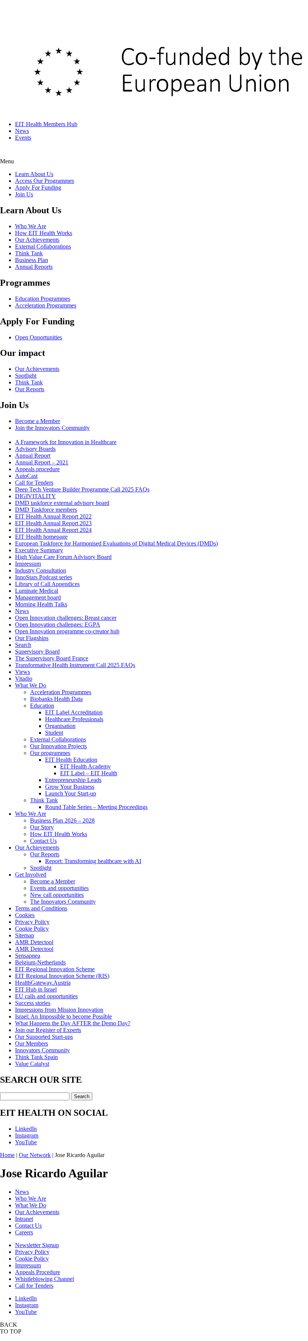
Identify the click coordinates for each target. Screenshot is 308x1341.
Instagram (26, 1135)
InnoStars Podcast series (43, 577)
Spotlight (25, 375)
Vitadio (23, 678)
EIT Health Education (71, 759)
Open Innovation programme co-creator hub (67, 631)
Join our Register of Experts (48, 1030)
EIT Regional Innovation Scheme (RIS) (62, 976)
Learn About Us (34, 174)
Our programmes (50, 753)
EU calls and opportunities (46, 996)
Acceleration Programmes (45, 305)
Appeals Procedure (37, 1272)
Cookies (25, 915)
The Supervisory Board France (51, 658)
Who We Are (30, 226)
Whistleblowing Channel (44, 1279)
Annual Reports (34, 267)
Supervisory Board (37, 651)
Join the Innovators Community (52, 428)
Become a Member (37, 421)
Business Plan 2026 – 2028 (62, 820)
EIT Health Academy (85, 766)
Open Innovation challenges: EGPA (57, 624)
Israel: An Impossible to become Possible (63, 1016)
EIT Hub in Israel (36, 989)
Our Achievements (37, 240)
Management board (38, 597)
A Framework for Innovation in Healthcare (65, 442)
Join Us (24, 194)
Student (54, 732)
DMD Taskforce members (46, 509)
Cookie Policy (32, 928)
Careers (24, 1232)
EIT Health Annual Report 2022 (53, 516)
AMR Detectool (34, 942)
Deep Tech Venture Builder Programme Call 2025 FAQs (82, 489)
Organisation (60, 726)
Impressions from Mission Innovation (59, 1010)
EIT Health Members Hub (46, 124)
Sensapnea (27, 955)
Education (42, 705)
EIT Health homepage (41, 536)
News (22, 131)
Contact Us (43, 841)
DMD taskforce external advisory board (62, 503)
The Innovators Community (63, 901)
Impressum (28, 564)
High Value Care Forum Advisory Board (63, 557)
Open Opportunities (38, 337)
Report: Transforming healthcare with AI (93, 861)
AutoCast (26, 476)
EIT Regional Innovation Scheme (55, 969)
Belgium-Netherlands (40, 962)
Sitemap (24, 935)
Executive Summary (39, 550)
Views (22, 672)
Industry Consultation (40, 570)
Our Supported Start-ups (44, 1037)
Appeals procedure (37, 469)
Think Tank (29, 253)
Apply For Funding (38, 187)
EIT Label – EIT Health (88, 773)
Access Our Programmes (44, 181)
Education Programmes (42, 298)
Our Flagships (31, 638)
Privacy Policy (32, 922)
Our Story (42, 827)
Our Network (35, 1155)
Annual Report (32, 455)
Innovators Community (42, 1050)
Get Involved (30, 874)
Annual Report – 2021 (41, 462)
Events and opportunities (59, 888)
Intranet (24, 1219)
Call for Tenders (34, 482)
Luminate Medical (36, 591)
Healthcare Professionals (74, 719)
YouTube (26, 1142)
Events (23, 137)
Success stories (32, 1003)
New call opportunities (57, 895)
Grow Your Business (69, 787)
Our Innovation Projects (58, 746)
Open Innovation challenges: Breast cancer (65, 618)
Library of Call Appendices (47, 584)
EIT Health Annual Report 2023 (53, 523)
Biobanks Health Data (56, 699)
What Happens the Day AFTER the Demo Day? (72, 1023)
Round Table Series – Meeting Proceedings (96, 807)
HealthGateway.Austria (43, 982)
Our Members (31, 1043)
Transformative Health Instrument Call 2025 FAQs (75, 665)
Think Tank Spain (36, 1057)
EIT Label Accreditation (74, 712)
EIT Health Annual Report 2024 (53, 530)
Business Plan (31, 260)
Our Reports (29, 389)
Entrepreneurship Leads (73, 780)
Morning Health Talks (41, 604)
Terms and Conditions (41, 908)
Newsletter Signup (37, 1245)
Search (23, 645)
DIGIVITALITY (35, 496)
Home (7, 1155)
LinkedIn (26, 1129)
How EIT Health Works (43, 233)
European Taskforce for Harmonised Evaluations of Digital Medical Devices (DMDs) (116, 543)
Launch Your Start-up (70, 793)
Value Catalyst (32, 1064)
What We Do (30, 685)
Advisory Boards (35, 449)
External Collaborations (43, 246)
